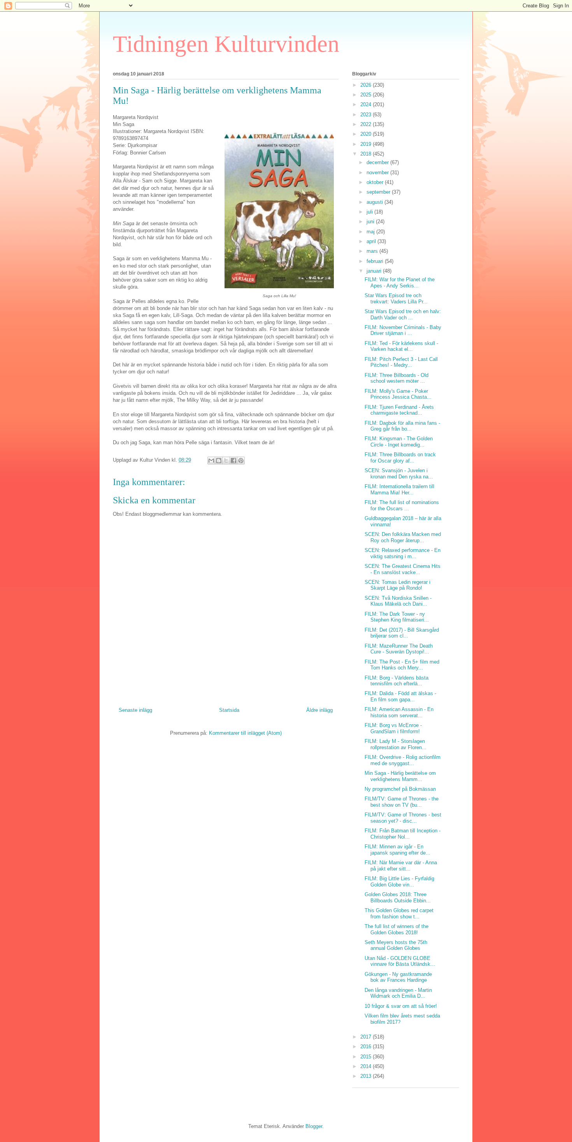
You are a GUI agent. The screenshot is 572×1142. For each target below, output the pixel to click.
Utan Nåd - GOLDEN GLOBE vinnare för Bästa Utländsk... (400, 961)
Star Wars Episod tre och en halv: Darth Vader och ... (403, 314)
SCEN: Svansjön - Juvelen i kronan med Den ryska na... (399, 474)
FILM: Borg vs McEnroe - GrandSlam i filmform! (393, 728)
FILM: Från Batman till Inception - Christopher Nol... (402, 834)
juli (370, 212)
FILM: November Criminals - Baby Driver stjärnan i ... (403, 330)
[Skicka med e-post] (211, 460)
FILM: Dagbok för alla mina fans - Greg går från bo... (402, 426)
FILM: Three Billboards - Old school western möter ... (396, 378)
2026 (366, 85)
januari (375, 271)
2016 (366, 1046)
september (379, 192)
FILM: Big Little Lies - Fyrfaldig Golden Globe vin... (399, 882)
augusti (375, 202)
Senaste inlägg (135, 710)
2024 (366, 104)
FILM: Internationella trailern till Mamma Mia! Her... (399, 489)
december (378, 162)
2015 (366, 1057)
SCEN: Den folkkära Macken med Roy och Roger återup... (403, 537)
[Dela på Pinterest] (241, 460)
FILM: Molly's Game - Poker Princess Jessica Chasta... (398, 394)
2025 (366, 95)
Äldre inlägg (319, 710)
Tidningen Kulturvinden (226, 44)
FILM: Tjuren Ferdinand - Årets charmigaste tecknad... (399, 410)
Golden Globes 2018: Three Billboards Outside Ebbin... (398, 898)
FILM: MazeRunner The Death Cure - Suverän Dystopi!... (399, 649)
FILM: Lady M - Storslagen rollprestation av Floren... (395, 744)
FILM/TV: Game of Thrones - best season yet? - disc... (403, 818)
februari (376, 261)
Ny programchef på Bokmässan (400, 789)
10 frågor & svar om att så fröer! (401, 1006)
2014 (366, 1066)
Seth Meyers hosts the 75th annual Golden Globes (396, 945)
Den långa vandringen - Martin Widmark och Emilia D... (398, 993)
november (378, 172)
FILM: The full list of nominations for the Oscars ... (402, 505)
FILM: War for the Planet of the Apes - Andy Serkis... (400, 283)
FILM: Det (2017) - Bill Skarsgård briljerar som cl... (402, 633)
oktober (376, 182)
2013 (366, 1076)
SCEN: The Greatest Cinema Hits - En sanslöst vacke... (402, 569)
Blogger (313, 1126)
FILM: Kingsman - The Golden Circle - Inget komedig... (399, 442)
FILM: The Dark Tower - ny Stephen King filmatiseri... (397, 617)
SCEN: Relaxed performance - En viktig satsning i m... (402, 553)
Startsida (229, 710)
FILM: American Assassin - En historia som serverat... (399, 712)
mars (373, 251)
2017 (366, 1037)
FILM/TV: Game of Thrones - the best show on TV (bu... (402, 802)
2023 (366, 114)
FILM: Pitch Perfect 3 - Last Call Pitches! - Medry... (401, 362)
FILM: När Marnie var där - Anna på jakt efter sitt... (401, 866)
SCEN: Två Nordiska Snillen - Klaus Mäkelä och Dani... (398, 601)
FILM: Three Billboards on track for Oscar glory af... (400, 458)
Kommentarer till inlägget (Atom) (245, 733)
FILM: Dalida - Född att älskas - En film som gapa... (400, 696)
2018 (366, 154)
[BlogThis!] (219, 460)
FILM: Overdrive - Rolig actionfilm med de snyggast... (402, 760)
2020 (366, 134)
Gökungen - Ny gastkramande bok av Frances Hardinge (398, 977)
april (372, 241)
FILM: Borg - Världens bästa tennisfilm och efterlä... (396, 681)
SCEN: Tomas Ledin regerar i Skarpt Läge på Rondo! (397, 585)
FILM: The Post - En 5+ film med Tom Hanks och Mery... (402, 665)
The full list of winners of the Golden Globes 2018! (396, 929)
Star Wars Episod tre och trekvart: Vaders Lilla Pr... (396, 299)
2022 (366, 124)
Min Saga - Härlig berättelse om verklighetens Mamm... (400, 776)
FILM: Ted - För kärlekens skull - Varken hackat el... (401, 346)
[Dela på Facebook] (233, 460)
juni (371, 221)
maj (371, 232)
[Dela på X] (226, 460)
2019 (366, 144)
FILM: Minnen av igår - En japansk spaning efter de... (397, 850)
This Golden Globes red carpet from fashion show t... (399, 913)
